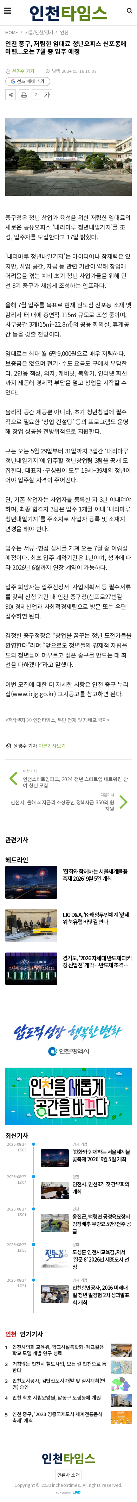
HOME (11, 32)
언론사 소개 (68, 1474)
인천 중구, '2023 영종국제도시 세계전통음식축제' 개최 (57, 1417)
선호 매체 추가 (31, 81)
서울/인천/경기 (39, 32)
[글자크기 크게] (47, 94)
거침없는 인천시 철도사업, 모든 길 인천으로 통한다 (59, 1367)
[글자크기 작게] (37, 94)
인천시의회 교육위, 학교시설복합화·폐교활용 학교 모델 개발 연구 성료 (58, 1350)
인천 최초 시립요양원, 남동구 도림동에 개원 (56, 1397)
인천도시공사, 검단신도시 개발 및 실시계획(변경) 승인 (58, 1383)
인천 (64, 32)
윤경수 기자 (23, 71)
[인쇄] (24, 94)
